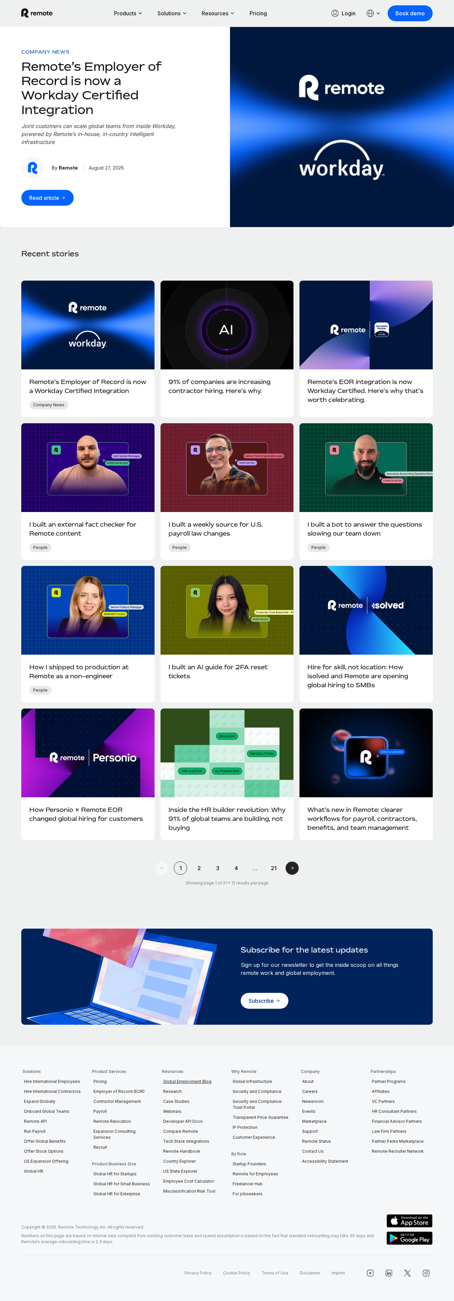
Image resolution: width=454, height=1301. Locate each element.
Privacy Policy (198, 1272)
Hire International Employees (52, 1081)
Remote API (35, 1121)
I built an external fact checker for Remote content (82, 529)
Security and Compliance (257, 1091)
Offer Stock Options (43, 1151)
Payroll (100, 1111)
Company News (45, 52)
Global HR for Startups (115, 1173)
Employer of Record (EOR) (119, 1091)
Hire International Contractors (52, 1091)
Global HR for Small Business (121, 1183)
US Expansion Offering (46, 1161)
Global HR (33, 1171)
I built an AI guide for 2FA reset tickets (218, 671)
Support (310, 1131)
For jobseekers (248, 1193)
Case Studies (176, 1101)
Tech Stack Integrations (186, 1141)
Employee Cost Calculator (188, 1181)
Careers (310, 1091)
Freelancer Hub (248, 1183)
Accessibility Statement (325, 1161)
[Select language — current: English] (374, 13)
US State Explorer (180, 1171)
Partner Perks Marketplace (398, 1141)
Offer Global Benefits (45, 1141)
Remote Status (316, 1141)
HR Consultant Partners (394, 1111)
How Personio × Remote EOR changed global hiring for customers (86, 814)
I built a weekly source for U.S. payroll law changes (216, 529)
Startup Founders (249, 1163)
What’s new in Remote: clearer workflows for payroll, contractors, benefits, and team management (362, 818)
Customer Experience (254, 1137)
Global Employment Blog (187, 1081)
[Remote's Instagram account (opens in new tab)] (426, 1273)
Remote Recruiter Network (398, 1151)
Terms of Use (275, 1272)
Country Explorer (179, 1161)
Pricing (258, 13)
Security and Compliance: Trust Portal (258, 1104)
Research (172, 1091)
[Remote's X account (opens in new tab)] (407, 1273)
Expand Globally (40, 1101)
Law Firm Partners (389, 1131)
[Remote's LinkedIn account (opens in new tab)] (389, 1273)
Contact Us (313, 1151)
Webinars (172, 1111)
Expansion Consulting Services (114, 1134)
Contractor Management (117, 1101)
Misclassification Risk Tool (189, 1191)
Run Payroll (35, 1131)
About (308, 1081)
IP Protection (245, 1127)
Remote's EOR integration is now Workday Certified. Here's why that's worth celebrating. (365, 390)
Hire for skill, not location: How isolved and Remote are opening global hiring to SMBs (357, 676)
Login (349, 13)
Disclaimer (310, 1272)
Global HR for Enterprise (116, 1193)
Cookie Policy (236, 1272)
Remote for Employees (255, 1173)
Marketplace (314, 1121)
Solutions (169, 13)
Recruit (100, 1147)
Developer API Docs (183, 1121)
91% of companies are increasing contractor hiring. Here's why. (220, 386)
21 (274, 868)
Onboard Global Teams (46, 1111)
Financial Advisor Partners (397, 1121)
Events (308, 1111)
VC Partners (383, 1101)
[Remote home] (37, 13)
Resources (215, 13)
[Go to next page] (292, 868)
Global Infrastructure (252, 1081)
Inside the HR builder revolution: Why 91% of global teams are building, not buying (227, 818)
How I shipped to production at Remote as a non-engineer (79, 671)
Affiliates (381, 1091)
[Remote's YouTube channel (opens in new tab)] (370, 1273)
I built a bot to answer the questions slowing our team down (364, 529)
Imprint (338, 1272)
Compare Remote (180, 1131)
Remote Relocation (112, 1121)
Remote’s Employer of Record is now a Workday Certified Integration (91, 88)
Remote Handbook (181, 1151)
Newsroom (313, 1101)
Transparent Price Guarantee (260, 1117)
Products (125, 13)
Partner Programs (389, 1081)
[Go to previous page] (162, 868)
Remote (68, 168)
